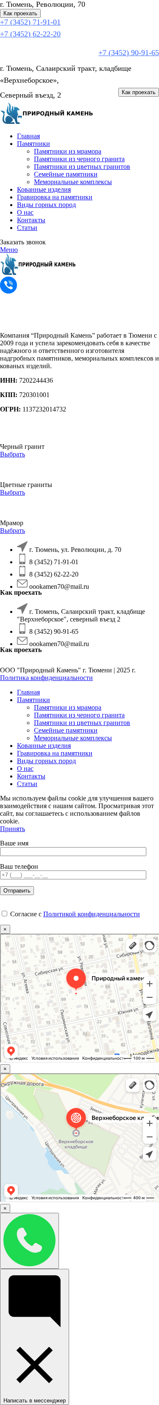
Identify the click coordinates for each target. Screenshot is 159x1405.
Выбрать (12, 454)
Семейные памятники (66, 174)
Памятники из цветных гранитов (82, 166)
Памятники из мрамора (67, 151)
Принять (12, 828)
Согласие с (74, 914)
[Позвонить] (29, 1241)
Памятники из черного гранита (79, 158)
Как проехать (20, 13)
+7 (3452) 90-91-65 (128, 52)
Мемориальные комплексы (73, 181)
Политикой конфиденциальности (91, 914)
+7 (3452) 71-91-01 (30, 22)
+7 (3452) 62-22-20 (30, 34)
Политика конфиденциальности (46, 677)
